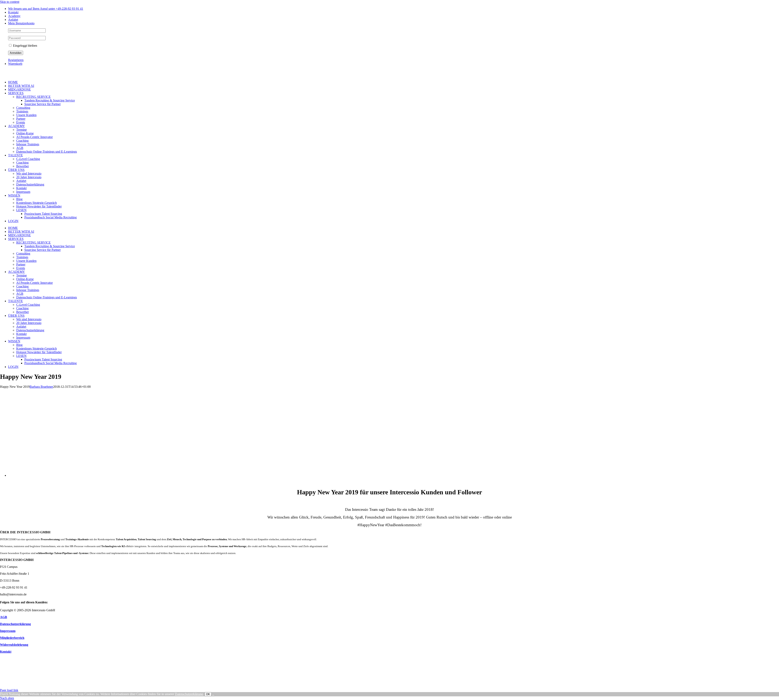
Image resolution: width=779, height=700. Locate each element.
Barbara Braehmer (41, 386)
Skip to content (9, 1)
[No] (213, 695)
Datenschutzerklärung (189, 694)
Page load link (9, 690)
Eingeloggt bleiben (24, 45)
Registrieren (16, 60)
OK (208, 694)
